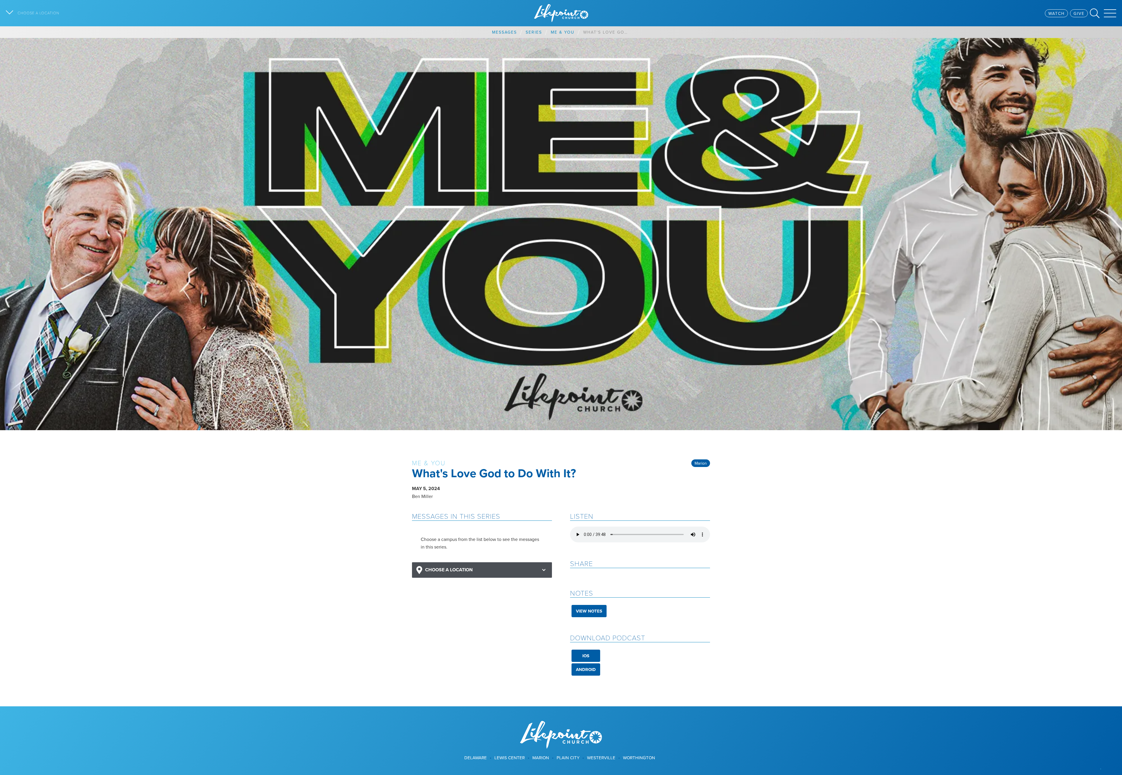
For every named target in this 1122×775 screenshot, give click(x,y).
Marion (701, 463)
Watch (1056, 13)
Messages (504, 32)
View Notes (589, 611)
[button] (482, 570)
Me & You (562, 32)
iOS (585, 656)
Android (586, 669)
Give (1079, 13)
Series (534, 32)
